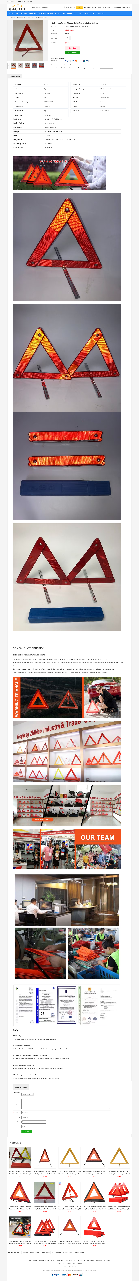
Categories (20, 18)
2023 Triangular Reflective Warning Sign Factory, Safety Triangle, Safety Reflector (69, 1174)
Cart (30, 1)
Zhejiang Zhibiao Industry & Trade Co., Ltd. (77, 26)
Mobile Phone (21, 1)
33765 (108, 7)
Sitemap (100, 1260)
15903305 (114, 7)
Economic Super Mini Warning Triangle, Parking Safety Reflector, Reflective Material (45, 1209)
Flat (105, 7)
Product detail (15, 76)
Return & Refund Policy (90, 1260)
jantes (119, 7)
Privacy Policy (59, 1260)
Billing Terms (68, 1260)
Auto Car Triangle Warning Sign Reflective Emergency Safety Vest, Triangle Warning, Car (69, 1209)
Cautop (13, 18)
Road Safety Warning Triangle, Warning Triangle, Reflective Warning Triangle (94, 1209)
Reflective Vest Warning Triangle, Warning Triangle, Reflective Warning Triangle (94, 1243)
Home (29, 1260)
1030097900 (100, 7)
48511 (94, 7)
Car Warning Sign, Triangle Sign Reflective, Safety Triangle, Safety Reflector (119, 1174)
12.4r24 (123, 7)
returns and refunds (106, 68)
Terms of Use (50, 1260)
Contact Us (42, 1260)
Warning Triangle (43, 18)
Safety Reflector (56, 1252)
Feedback (107, 1260)
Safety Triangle (46, 1252)
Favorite (11, 1)
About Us (35, 1260)
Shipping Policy (78, 1260)
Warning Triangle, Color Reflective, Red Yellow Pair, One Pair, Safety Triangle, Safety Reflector (20, 1174)
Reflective (25, 1252)
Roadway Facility (30, 18)
